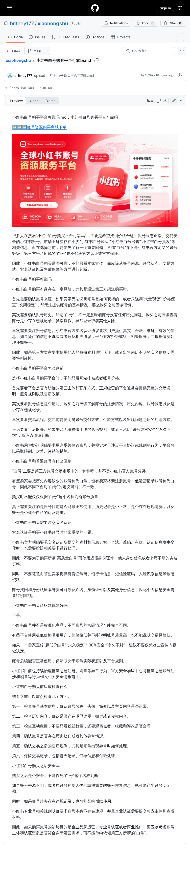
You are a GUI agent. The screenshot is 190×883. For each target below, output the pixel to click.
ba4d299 (147, 75)
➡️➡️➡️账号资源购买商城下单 (39, 127)
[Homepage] (95, 8)
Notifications (119, 23)
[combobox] (151, 51)
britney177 (22, 23)
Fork (147, 23)
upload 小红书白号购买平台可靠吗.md (64, 75)
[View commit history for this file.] (179, 75)
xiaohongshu (53, 23)
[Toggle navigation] (9, 7)
